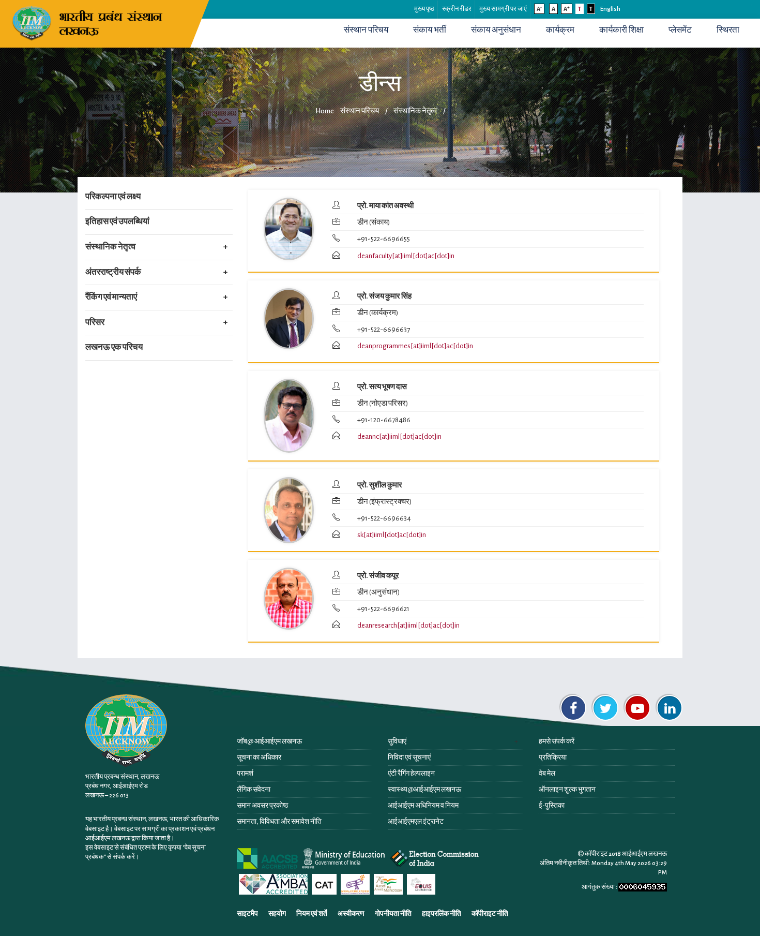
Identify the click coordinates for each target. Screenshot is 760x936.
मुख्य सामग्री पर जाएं (503, 9)
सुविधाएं (397, 741)
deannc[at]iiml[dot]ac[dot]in (399, 436)
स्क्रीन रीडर (457, 9)
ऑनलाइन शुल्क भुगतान (567, 789)
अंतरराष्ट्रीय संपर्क (113, 272)
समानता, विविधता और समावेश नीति (279, 821)
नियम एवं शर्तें (311, 913)
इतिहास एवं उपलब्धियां (117, 221)
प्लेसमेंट (680, 30)
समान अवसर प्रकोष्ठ (262, 805)
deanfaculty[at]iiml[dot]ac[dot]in (405, 256)
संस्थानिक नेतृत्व (110, 247)
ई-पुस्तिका (552, 805)
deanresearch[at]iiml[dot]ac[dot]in (408, 625)
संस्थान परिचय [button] (366, 30)
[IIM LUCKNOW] (89, 22)
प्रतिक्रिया (553, 757)
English (610, 9)
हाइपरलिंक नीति (441, 913)
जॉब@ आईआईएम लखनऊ (269, 741)
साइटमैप (247, 913)
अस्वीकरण (351, 913)
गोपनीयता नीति (393, 913)
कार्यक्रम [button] (560, 30)
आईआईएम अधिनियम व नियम (423, 805)
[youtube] (637, 708)
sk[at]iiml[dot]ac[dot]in (391, 535)
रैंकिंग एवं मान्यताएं (111, 297)
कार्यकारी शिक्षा (621, 30)
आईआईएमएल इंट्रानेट (416, 821)
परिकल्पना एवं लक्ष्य (113, 196)
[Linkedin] (669, 708)
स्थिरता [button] (728, 30)
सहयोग (277, 913)
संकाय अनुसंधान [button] (496, 30)
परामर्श (245, 773)
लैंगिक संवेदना (253, 789)
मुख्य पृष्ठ (424, 9)
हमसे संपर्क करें (556, 741)
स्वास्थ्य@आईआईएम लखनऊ (424, 789)
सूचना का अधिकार (259, 757)
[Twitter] (605, 708)
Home (324, 111)
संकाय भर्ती (429, 30)
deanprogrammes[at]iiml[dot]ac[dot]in (415, 346)
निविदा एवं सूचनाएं (409, 757)
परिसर (94, 322)
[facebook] (573, 708)
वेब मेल (547, 773)
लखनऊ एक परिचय (114, 347)
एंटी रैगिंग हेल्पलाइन (411, 773)
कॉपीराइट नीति (490, 913)
